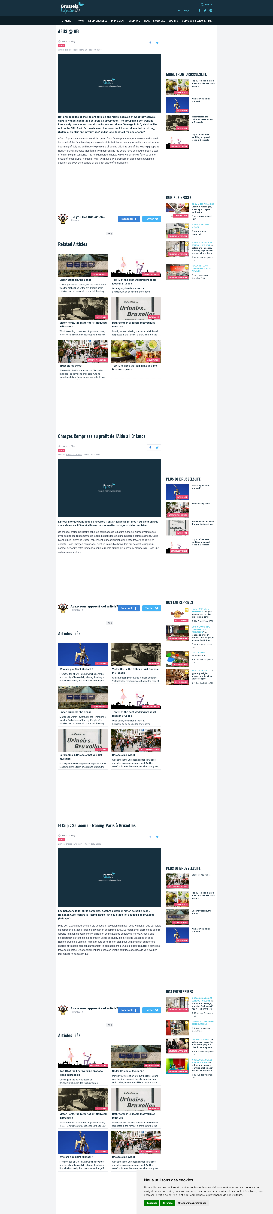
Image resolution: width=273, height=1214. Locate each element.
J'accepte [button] (152, 1203)
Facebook (127, 218)
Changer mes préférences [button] (192, 1203)
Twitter (149, 218)
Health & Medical (154, 21)
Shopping (134, 21)
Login (187, 10)
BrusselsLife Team (75, 50)
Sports (173, 21)
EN (179, 10)
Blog (73, 41)
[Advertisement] (109, 187)
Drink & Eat (117, 21)
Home (81, 20)
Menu (68, 21)
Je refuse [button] (168, 1203)
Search (208, 4)
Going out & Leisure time (197, 21)
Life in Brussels (97, 21)
